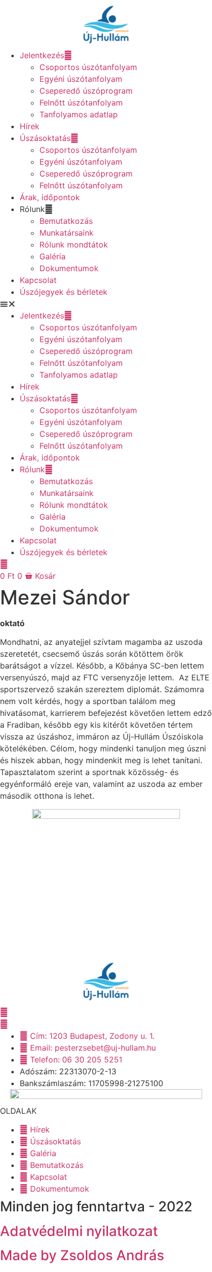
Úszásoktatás (45, 138)
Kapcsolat (38, 280)
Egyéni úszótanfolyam (80, 79)
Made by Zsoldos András (82, 1255)
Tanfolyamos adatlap (78, 114)
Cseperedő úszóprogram (86, 91)
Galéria (52, 256)
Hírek (29, 126)
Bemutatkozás (66, 221)
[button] (106, 304)
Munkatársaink (66, 233)
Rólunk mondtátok (73, 244)
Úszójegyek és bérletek (63, 292)
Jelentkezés (42, 55)
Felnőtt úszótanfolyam (81, 102)
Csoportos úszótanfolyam (88, 67)
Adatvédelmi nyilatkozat (79, 1231)
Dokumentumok (69, 268)
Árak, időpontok (50, 197)
